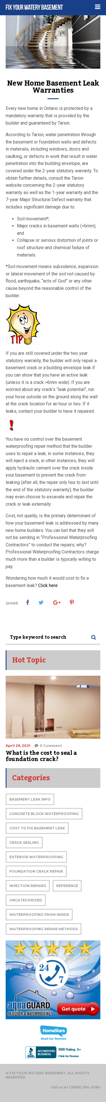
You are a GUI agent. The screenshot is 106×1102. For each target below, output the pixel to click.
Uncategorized (25, 900)
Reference (67, 886)
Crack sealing (24, 842)
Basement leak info (30, 799)
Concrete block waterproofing (44, 814)
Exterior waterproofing (36, 857)
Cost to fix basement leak (37, 828)
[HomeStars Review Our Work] (53, 1032)
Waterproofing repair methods (43, 929)
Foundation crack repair (36, 871)
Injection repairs (27, 886)
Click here (48, 585)
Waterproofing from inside (39, 914)
